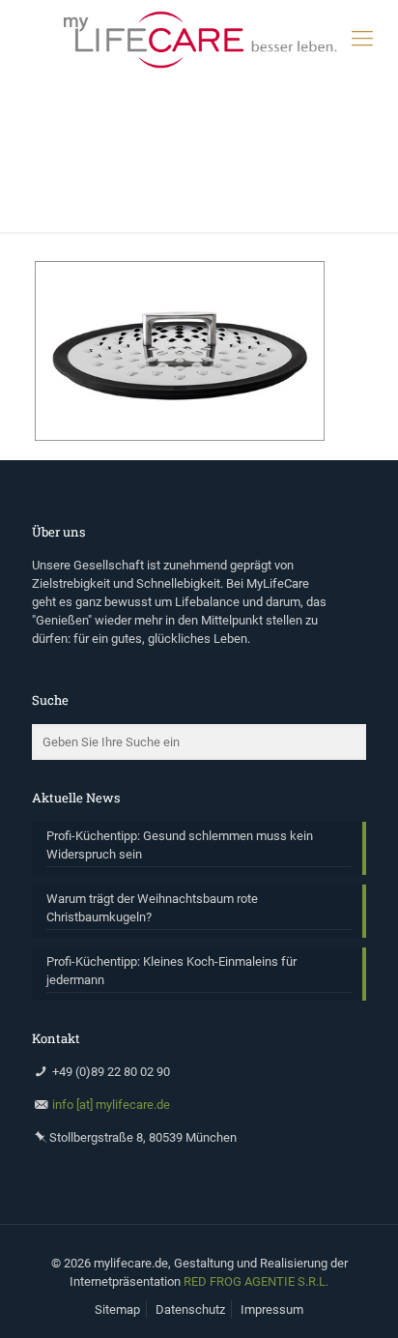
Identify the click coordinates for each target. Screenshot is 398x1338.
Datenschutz (190, 1309)
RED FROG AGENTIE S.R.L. (256, 1281)
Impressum (272, 1309)
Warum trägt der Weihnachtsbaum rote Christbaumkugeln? (152, 907)
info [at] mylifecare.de (111, 1104)
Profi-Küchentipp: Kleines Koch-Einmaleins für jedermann (171, 970)
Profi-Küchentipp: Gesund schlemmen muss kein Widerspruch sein (179, 845)
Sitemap (117, 1309)
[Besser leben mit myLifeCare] (199, 39)
